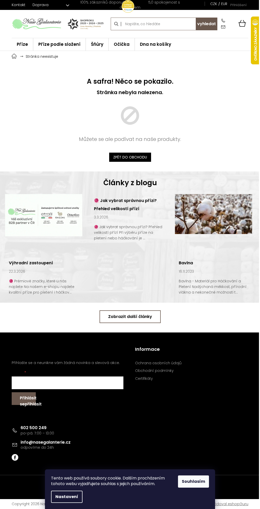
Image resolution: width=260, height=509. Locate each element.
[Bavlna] (213, 213)
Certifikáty (144, 378)
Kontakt (18, 4)
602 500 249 (33, 428)
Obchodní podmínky (154, 370)
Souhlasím (193, 481)
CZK (213, 4)
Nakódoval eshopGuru (227, 503)
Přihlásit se (28, 400)
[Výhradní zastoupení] (43, 214)
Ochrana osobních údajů (158, 363)
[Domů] (14, 56)
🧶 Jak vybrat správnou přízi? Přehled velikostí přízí (125, 205)
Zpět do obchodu (130, 157)
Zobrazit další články (130, 316)
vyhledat (206, 24)
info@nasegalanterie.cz (46, 442)
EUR (224, 4)
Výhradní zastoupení (31, 263)
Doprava (40, 4)
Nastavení (66, 497)
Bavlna (186, 263)
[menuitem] (22, 44)
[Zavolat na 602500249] (224, 21)
